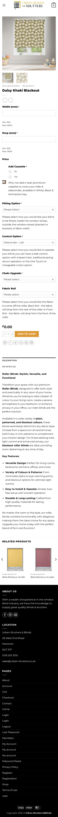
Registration (9, 778)
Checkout (8, 697)
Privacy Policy (10, 767)
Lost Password (10, 732)
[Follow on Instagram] (10, 614)
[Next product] (5, 100)
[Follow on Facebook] (5, 614)
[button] (4, 5)
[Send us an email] (15, 614)
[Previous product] (10, 100)
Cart (4, 691)
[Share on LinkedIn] (31, 342)
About (6, 680)
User (5, 796)
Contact (7, 703)
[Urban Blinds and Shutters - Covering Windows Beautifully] (29, 5)
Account (7, 686)
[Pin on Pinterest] (26, 342)
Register (7, 772)
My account (9, 749)
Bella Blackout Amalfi (13, 577)
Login (5, 715)
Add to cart (27, 334)
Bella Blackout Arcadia (42, 577)
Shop (5, 784)
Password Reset (11, 761)
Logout (6, 726)
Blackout (28, 86)
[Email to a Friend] (21, 342)
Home (6, 709)
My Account (9, 744)
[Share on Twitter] (15, 342)
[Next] (51, 43)
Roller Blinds (10, 86)
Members (8, 738)
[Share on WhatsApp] (5, 342)
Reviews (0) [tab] (9, 366)
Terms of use (9, 790)
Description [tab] (9, 360)
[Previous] (7, 43)
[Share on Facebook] (10, 342)
